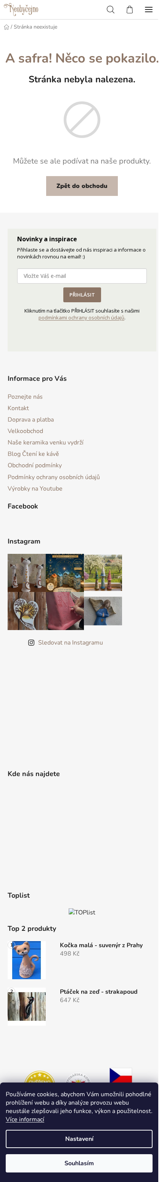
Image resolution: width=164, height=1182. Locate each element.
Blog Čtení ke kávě (33, 454)
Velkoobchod (25, 431)
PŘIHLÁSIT (82, 294)
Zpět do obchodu (82, 186)
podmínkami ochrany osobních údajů (81, 317)
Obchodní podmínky (35, 465)
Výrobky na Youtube (35, 488)
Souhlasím (79, 1163)
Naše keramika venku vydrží (46, 442)
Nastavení (79, 1139)
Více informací (25, 1119)
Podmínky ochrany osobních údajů (54, 477)
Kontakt (18, 408)
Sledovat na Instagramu (70, 642)
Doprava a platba (31, 419)
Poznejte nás (25, 397)
